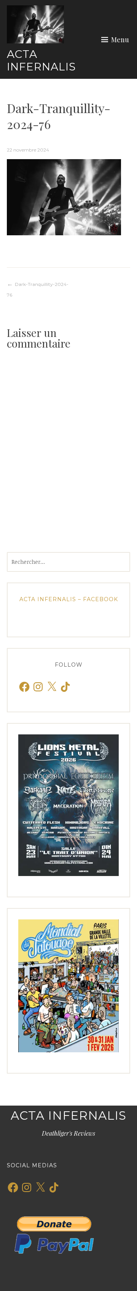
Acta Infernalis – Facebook (68, 599)
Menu (120, 39)
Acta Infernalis (41, 60)
